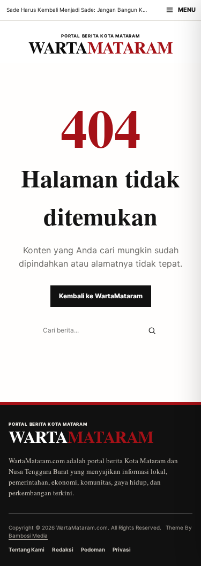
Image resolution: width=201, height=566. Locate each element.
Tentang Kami (26, 549)
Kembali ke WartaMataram (101, 296)
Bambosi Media (28, 535)
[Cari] (152, 331)
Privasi (122, 549)
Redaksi (62, 549)
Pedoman (93, 549)
